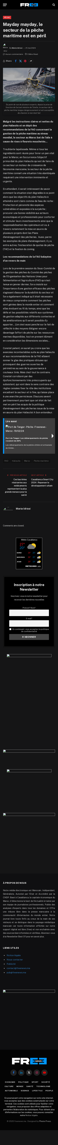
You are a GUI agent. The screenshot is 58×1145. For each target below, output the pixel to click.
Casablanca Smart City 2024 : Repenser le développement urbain (42, 482)
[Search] (53, 4)
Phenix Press (45, 1121)
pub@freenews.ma (16, 972)
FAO (6, 461)
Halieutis (16, 461)
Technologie (43, 1086)
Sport (35, 1082)
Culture (9, 1086)
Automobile (11, 1091)
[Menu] (5, 4)
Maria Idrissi (17, 48)
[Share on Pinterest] (25, 61)
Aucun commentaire (14, 54)
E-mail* (29, 618)
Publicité (11, 964)
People (49, 1091)
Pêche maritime (41, 461)
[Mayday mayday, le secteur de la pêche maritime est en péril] (29, 85)
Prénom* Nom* (29, 608)
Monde (20, 1086)
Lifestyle (37, 1091)
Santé (29, 1086)
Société (45, 1082)
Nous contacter (15, 959)
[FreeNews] (29, 4)
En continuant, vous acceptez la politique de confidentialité (30, 630)
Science (25, 1091)
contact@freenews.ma (18, 968)
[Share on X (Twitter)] (20, 61)
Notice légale (14, 955)
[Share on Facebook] (15, 61)
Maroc (27, 461)
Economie (10, 1082)
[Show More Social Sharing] (31, 61)
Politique (23, 1082)
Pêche (7, 17)
